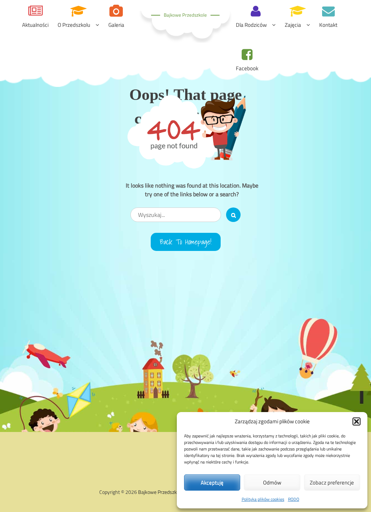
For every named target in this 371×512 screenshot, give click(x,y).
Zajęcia (293, 25)
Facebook (247, 68)
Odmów (272, 482)
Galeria (116, 25)
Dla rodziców (251, 25)
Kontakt (328, 25)
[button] (356, 421)
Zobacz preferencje (332, 482)
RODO (293, 499)
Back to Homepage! (186, 242)
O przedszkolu (74, 25)
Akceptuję (212, 482)
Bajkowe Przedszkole (185, 14)
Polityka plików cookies (263, 499)
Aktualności (35, 25)
